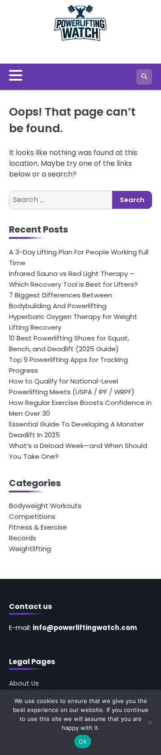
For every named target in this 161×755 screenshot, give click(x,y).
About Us (24, 683)
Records (22, 538)
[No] (149, 722)
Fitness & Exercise (38, 527)
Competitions (32, 516)
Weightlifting (30, 548)
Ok (83, 741)
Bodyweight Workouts (45, 505)
